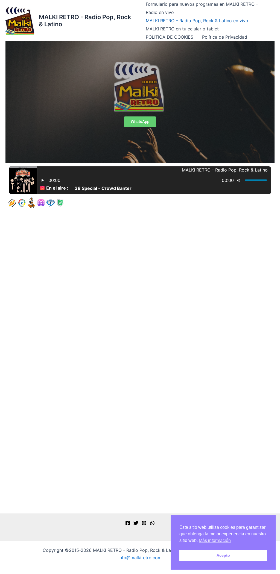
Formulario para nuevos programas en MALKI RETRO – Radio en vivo (202, 8)
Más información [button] (215, 540)
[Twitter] (135, 523)
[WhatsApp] (152, 523)
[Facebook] (127, 523)
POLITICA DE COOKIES (169, 37)
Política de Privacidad (224, 37)
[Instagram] (144, 523)
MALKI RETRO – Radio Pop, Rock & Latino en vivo (197, 20)
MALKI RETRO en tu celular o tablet (182, 29)
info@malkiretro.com (140, 557)
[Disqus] (140, 286)
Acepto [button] (223, 555)
